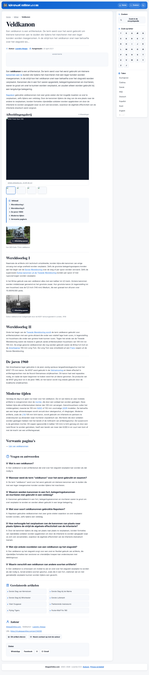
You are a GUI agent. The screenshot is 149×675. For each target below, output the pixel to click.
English (122, 111)
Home (8, 17)
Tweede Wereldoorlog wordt (39, 332)
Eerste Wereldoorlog (33, 270)
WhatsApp (15, 651)
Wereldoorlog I (17, 204)
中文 (121, 92)
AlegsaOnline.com (13, 627)
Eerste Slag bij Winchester (20, 598)
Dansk (121, 87)
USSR (64, 408)
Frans (72, 348)
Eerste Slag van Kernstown (20, 591)
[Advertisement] (57, 60)
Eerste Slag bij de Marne (61, 591)
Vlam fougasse (15, 604)
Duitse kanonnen (24, 273)
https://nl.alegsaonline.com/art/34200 (26, 631)
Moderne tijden (17, 215)
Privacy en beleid (97, 667)
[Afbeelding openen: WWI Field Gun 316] (47, 149)
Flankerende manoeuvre (61, 604)
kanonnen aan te (14, 75)
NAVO (39, 408)
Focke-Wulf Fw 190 (59, 610)
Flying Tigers (14, 610)
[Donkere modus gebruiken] (143, 5)
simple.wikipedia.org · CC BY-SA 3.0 (20, 183)
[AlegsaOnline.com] (21, 5)
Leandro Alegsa (21, 49)
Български (123, 78)
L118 (24, 414)
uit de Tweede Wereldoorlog (44, 273)
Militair (16, 17)
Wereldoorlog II (17, 208)
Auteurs (86, 667)
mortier (38, 402)
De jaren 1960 (17, 212)
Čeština (122, 82)
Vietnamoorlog (57, 370)
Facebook (28, 651)
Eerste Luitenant (58, 598)
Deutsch (122, 96)
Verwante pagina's (19, 219)
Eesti (121, 106)
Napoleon (10, 95)
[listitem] (11, 190)
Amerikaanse (14, 348)
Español (122, 101)
